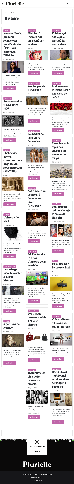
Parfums (7, 321)
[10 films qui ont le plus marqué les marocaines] (61, 55)
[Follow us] (37, 443)
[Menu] (2, 4)
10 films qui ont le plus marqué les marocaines (59, 39)
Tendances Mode (34, 83)
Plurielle (49, 474)
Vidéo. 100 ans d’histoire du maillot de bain (61, 323)
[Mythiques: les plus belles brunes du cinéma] (37, 397)
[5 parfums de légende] (13, 340)
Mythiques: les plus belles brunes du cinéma (36, 378)
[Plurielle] (15, 3)
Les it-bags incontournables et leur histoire (12, 275)
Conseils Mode (33, 311)
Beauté (7, 214)
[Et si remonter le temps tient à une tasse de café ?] (61, 109)
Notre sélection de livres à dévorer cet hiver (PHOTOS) (37, 198)
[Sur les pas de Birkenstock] (37, 100)
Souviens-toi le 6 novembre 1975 (12, 105)
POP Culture (32, 251)
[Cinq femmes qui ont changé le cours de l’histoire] (61, 230)
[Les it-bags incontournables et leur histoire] (13, 290)
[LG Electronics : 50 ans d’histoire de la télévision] (37, 278)
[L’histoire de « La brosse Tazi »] (61, 284)
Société (7, 30)
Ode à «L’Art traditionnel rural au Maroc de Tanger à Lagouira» (61, 379)
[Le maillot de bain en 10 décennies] (37, 154)
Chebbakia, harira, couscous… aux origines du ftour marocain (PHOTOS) (12, 162)
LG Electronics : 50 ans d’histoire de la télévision (37, 260)
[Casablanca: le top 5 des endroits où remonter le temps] (61, 171)
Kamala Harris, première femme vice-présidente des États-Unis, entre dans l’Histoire (12, 44)
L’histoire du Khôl (11, 219)
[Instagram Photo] (7, 446)
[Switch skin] (68, 4)
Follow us (37, 451)
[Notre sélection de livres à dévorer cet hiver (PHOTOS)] (37, 219)
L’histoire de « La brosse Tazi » (61, 267)
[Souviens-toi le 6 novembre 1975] (13, 121)
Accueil (8, 13)
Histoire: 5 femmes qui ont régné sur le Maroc (36, 39)
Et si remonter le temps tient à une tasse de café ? (61, 92)
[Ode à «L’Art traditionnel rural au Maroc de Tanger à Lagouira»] (61, 399)
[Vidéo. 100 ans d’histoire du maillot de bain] (61, 339)
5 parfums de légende (11, 326)
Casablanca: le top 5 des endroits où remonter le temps (60, 151)
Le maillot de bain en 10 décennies (36, 137)
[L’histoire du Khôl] (13, 234)
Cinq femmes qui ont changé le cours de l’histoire (61, 212)
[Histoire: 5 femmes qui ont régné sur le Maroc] (37, 55)
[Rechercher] (72, 4)
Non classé (32, 30)
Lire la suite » (10, 88)
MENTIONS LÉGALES (37, 477)
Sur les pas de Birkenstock (36, 88)
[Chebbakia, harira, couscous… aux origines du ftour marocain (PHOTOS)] (13, 184)
